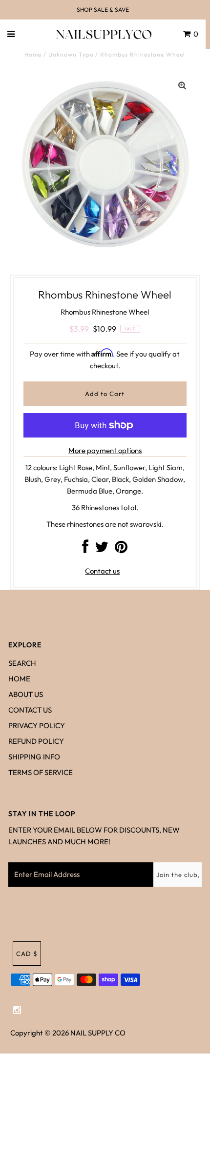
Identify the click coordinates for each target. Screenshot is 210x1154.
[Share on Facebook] (85, 549)
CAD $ (27, 953)
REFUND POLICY (36, 741)
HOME (19, 678)
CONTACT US (30, 710)
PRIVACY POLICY (36, 725)
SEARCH (22, 663)
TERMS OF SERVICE (40, 772)
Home (33, 54)
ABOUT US (25, 694)
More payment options (105, 450)
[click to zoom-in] (182, 86)
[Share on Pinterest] (121, 549)
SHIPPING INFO (34, 756)
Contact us (102, 571)
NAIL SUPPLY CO (98, 1032)
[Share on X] (101, 549)
